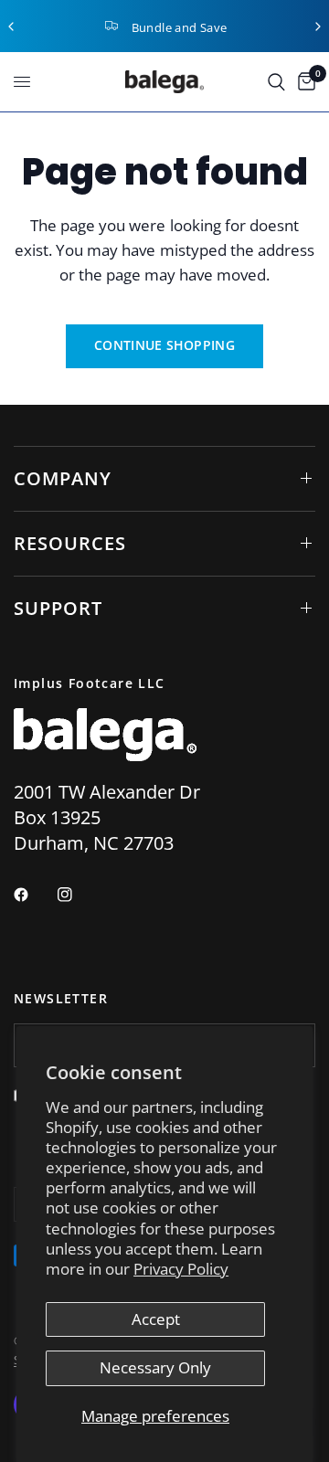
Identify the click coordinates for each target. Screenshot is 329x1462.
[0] (303, 81)
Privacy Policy (180, 1268)
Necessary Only (155, 1367)
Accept (156, 1319)
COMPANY (62, 478)
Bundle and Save (180, 27)
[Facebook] (34, 894)
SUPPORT (58, 608)
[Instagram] (78, 894)
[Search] (276, 81)
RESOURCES (70, 543)
